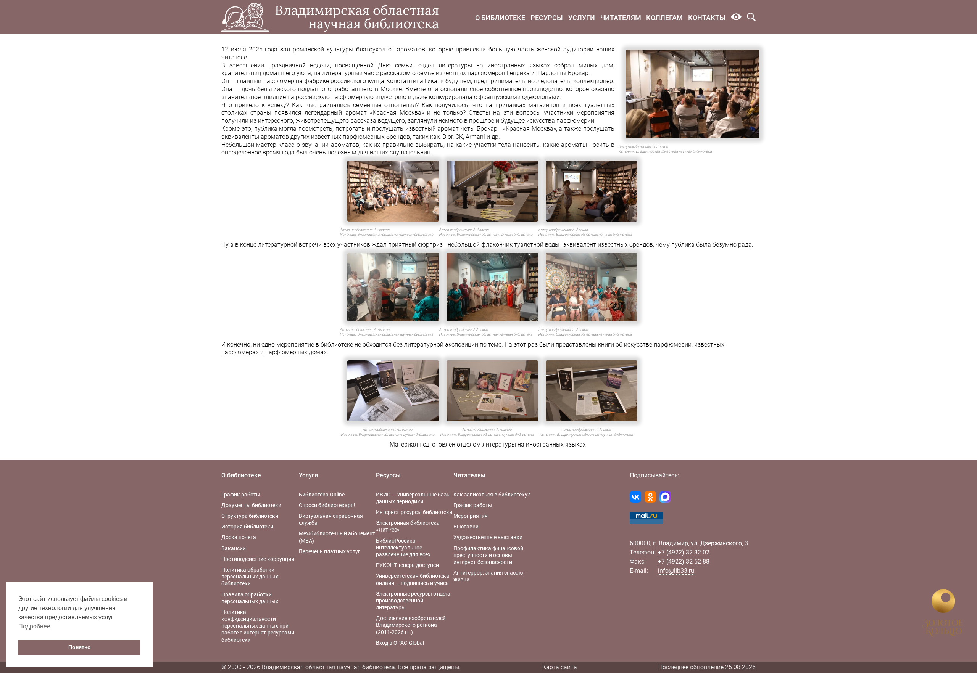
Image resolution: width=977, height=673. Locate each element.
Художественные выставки (487, 537)
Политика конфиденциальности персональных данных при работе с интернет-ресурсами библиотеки (257, 626)
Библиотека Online (322, 494)
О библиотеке (500, 18)
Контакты (706, 18)
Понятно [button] (79, 647)
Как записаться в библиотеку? (491, 494)
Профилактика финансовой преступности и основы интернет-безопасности (488, 555)
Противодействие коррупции (257, 559)
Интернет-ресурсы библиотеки (414, 512)
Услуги (581, 18)
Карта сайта (559, 667)
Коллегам (664, 18)
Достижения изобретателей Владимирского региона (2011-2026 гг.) (411, 625)
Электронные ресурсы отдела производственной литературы (413, 600)
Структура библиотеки (249, 516)
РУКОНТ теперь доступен (407, 565)
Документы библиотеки (251, 505)
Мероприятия (470, 516)
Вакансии (233, 548)
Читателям (620, 18)
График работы (240, 494)
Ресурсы (546, 18)
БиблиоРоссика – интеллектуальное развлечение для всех (403, 547)
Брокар (487, 128)
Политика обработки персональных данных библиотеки (249, 576)
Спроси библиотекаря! (327, 505)
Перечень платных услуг (329, 551)
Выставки (466, 527)
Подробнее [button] (34, 626)
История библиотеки (247, 527)
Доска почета (238, 537)
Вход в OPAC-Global (400, 643)
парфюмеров (486, 73)
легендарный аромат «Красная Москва (363, 112)
